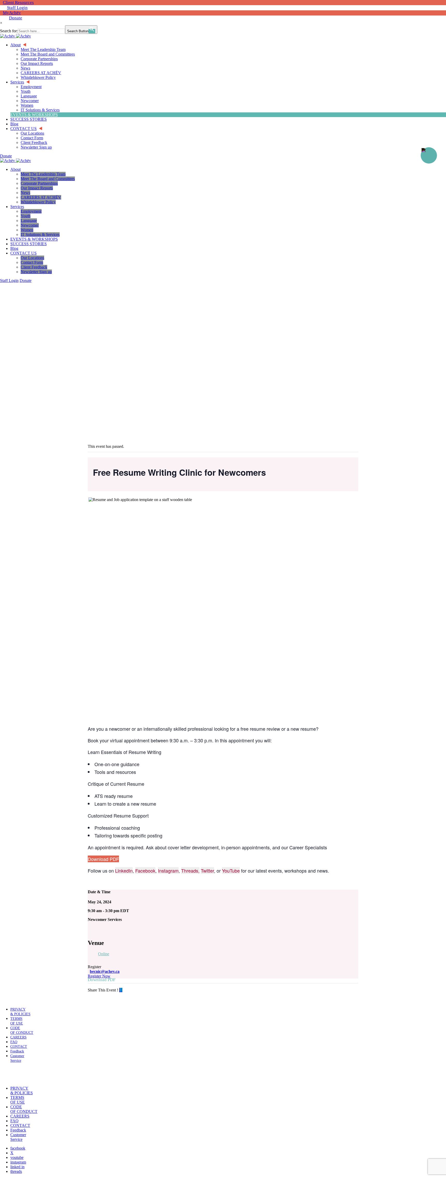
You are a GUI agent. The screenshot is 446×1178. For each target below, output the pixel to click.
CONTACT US (23, 253)
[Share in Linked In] (121, 990)
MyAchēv (12, 12)
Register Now (99, 976)
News (25, 192)
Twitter (207, 870)
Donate (15, 18)
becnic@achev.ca (105, 971)
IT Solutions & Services (40, 234)
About (15, 169)
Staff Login (17, 7)
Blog (14, 248)
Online (103, 954)
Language (29, 220)
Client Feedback (34, 267)
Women (27, 230)
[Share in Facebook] (119, 990)
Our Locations (32, 258)
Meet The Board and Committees (48, 178)
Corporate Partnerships (39, 183)
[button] (16, 1074)
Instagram (168, 870)
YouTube (231, 870)
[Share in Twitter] (120, 990)
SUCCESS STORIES (28, 244)
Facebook (145, 870)
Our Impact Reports (37, 188)
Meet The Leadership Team (43, 174)
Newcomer (30, 225)
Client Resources (18, 2)
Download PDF (103, 859)
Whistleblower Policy (38, 202)
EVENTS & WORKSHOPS (34, 239)
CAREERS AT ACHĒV (41, 197)
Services (17, 206)
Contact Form (32, 262)
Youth (25, 216)
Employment (31, 211)
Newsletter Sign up (36, 272)
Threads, (190, 870)
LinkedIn (124, 870)
